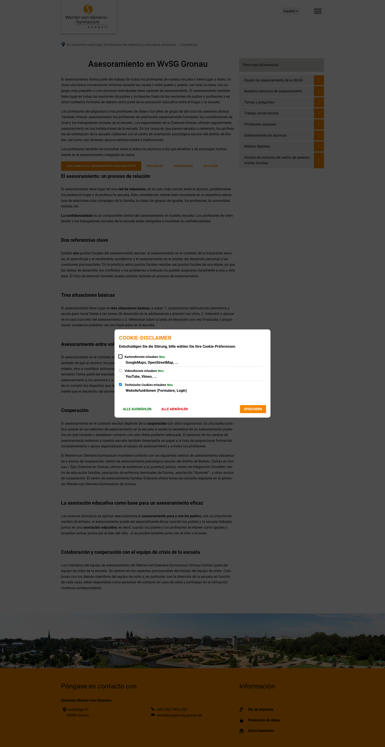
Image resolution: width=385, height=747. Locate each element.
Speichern (253, 409)
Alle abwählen (174, 409)
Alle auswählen (137, 409)
